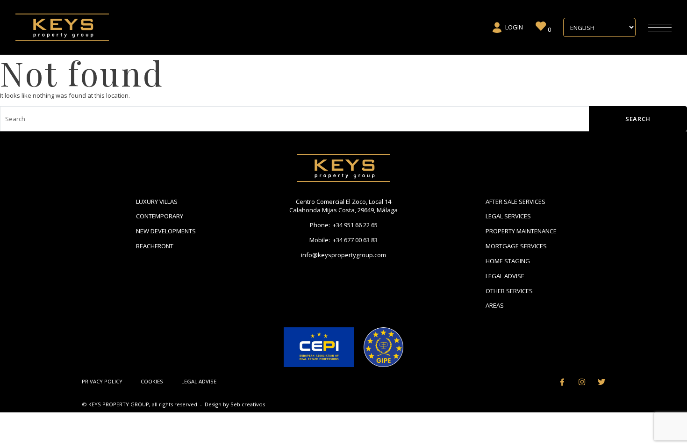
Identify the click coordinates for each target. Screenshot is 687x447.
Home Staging (508, 261)
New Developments (166, 231)
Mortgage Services (516, 246)
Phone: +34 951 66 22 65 (344, 225)
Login (514, 27)
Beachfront (154, 246)
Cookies (152, 381)
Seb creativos (247, 404)
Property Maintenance (521, 231)
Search (638, 119)
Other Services (509, 291)
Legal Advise (505, 276)
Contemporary (159, 216)
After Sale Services (515, 201)
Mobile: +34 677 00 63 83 (343, 240)
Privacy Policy (102, 381)
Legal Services (508, 216)
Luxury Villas (157, 201)
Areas (495, 305)
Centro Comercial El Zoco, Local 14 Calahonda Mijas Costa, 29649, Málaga (343, 206)
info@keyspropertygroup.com (343, 255)
